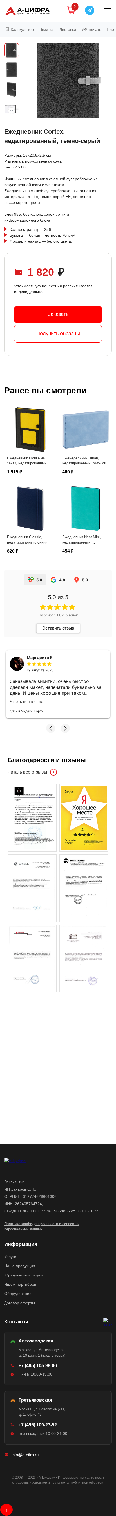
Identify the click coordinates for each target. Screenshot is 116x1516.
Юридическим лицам (23, 1275)
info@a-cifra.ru (25, 1454)
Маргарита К (40, 657)
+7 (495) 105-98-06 (38, 1365)
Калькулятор (22, 29)
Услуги (10, 1256)
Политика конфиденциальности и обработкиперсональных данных (41, 1227)
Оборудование (18, 1293)
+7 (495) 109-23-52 (38, 1424)
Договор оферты (19, 1303)
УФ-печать (91, 29)
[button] (50, 728)
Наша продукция (19, 1266)
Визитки (46, 29)
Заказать (58, 314)
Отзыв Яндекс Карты (27, 711)
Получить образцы (58, 333)
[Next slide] (11, 110)
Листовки (67, 29)
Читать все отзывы (27, 772)
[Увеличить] (32, 818)
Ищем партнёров (20, 1284)
